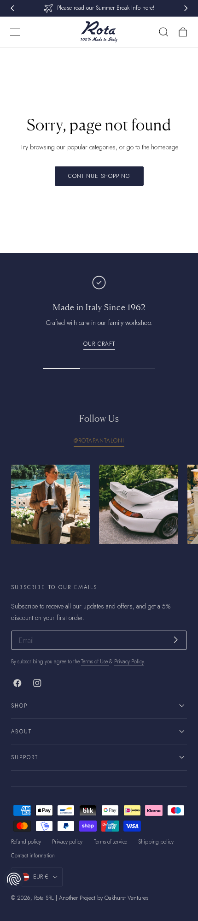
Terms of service (110, 841)
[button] (14, 32)
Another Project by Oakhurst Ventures (103, 898)
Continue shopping (99, 176)
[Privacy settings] (13, 879)
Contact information (33, 855)
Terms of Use (95, 661)
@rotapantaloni (99, 440)
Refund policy (26, 841)
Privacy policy (67, 841)
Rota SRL (44, 898)
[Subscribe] (175, 639)
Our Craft (99, 344)
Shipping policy (156, 841)
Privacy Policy (129, 661)
